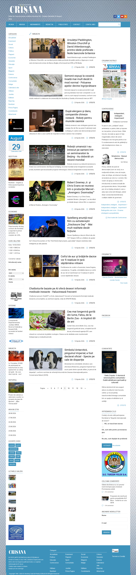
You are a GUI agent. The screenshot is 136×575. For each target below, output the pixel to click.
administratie (13, 449)
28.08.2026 (12, 413)
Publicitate (63, 24)
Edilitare (11, 98)
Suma (10, 282)
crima (11, 460)
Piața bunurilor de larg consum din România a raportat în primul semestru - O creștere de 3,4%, (16, 230)
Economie (12, 58)
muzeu (17, 460)
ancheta (11, 453)
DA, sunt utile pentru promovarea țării (114, 431)
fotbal (19, 453)
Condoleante (12, 111)
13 (81, 388)
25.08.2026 (12, 426)
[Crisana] (26, 9)
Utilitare (11, 91)
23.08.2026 (12, 435)
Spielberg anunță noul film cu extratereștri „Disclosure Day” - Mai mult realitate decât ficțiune (79, 224)
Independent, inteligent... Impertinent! (119, 115)
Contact (76, 24)
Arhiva (22, 24)
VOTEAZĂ (106, 445)
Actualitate (12, 38)
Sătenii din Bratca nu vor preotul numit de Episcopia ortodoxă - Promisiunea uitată (113, 487)
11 (73, 388)
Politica (11, 51)
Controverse (12, 78)
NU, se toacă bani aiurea (113, 424)
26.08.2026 (12, 422)
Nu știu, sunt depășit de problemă (114, 439)
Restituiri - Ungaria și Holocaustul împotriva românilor (16, 185)
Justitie (11, 94)
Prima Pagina (13, 108)
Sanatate (11, 61)
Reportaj (11, 101)
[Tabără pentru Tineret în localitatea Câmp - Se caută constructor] (12, 493)
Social (10, 44)
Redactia (49, 24)
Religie (10, 84)
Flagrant (11, 54)
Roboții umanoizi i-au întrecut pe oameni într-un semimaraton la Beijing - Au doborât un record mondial (80, 153)
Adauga (106, 532)
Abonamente (35, 24)
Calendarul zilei (13, 88)
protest (11, 445)
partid (18, 445)
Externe (11, 74)
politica (11, 456)
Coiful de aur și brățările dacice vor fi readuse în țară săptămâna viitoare (78, 260)
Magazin (11, 71)
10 (68, 388)
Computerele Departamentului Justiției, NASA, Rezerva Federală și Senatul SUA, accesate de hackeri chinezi (15, 327)
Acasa (11, 24)
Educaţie (11, 64)
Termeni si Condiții (118, 556)
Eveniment (12, 41)
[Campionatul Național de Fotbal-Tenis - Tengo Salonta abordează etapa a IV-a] (12, 477)
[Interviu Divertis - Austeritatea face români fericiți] (115, 266)
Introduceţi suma (14, 262)
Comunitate (12, 81)
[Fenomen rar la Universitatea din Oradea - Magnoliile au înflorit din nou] (12, 517)
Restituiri (11, 104)
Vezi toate (124, 283)
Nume (104, 515)
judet (18, 456)
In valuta (11, 276)
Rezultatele (116, 445)
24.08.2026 (12, 431)
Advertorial (12, 114)
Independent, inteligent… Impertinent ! (114, 205)
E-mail (104, 523)
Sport (10, 68)
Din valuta (12, 270)
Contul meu (90, 24)
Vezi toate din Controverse (117, 218)
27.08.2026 (12, 418)
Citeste (92, 67)
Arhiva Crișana (107, 99)
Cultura (10, 48)
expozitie (12, 464)
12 (77, 388)
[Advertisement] (118, 235)
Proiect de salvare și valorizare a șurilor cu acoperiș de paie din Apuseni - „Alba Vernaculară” (15, 399)
